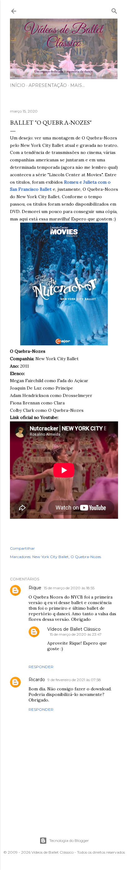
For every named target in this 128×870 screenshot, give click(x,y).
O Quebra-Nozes (86, 556)
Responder (41, 666)
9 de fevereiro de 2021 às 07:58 (74, 679)
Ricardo (37, 679)
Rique (35, 588)
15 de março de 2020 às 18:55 (69, 588)
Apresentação (48, 85)
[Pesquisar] (114, 10)
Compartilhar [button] (22, 548)
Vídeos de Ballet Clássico (74, 629)
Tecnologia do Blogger (69, 840)
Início (17, 85)
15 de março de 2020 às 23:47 (76, 634)
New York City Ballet (50, 556)
